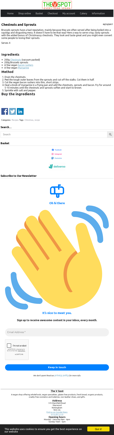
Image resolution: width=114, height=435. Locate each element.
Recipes (15, 120)
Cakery (83, 13)
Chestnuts (15, 59)
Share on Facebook (4, 111)
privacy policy (61, 375)
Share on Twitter (12, 111)
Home (10, 13)
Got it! (98, 429)
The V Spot (57, 391)
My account (68, 13)
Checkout (53, 13)
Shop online (24, 13)
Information (98, 13)
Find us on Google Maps (57, 412)
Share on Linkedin (20, 111)
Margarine (23, 67)
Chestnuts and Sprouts (18, 24)
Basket (39, 13)
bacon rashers (25, 65)
